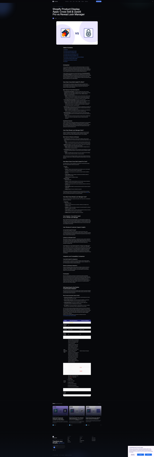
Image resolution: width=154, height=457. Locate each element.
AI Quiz (71, 1)
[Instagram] (53, 450)
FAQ (80, 439)
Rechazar (148, 454)
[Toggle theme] (152, 1)
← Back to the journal (56, 6)
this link (87, 192)
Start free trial (99, 1)
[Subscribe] (54, 447)
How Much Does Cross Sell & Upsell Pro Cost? (71, 54)
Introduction (66, 49)
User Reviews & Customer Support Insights (70, 58)
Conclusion (66, 61)
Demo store (66, 1)
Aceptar (140, 454)
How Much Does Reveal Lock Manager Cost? (71, 55)
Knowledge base (82, 440)
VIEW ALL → (99, 403)
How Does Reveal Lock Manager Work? (70, 52)
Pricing (76, 1)
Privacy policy (94, 439)
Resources (86, 1)
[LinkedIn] (55, 450)
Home (73, 1)
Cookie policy (93, 440)
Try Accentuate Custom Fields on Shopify (69, 315)
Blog (79, 1)
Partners (83, 1)
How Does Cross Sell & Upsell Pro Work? (70, 51)
